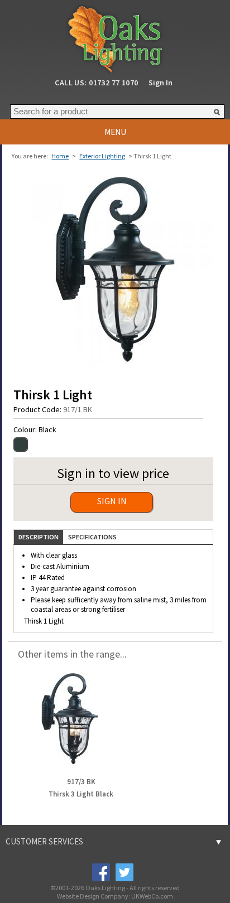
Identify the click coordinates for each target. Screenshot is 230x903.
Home (60, 156)
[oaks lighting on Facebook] (100, 871)
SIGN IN (112, 500)
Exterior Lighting (102, 156)
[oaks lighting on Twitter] (124, 871)
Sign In (160, 83)
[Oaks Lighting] (115, 36)
